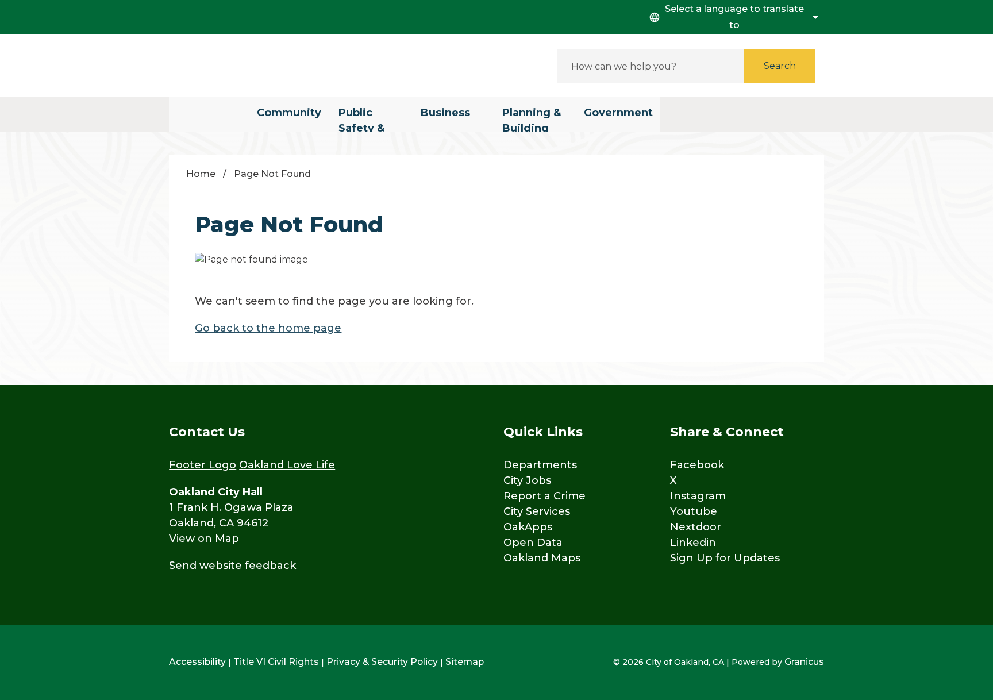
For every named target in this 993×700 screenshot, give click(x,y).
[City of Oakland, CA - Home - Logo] (272, 65)
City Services (536, 511)
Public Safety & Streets (361, 119)
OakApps (527, 527)
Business (445, 112)
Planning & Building (531, 119)
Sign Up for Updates (725, 558)
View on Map (204, 538)
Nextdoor (695, 527)
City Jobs (527, 480)
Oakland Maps (541, 558)
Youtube (693, 511)
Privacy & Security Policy (382, 661)
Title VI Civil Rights (276, 661)
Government (618, 112)
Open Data (533, 542)
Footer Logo (202, 465)
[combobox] (732, 17)
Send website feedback (232, 565)
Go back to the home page (268, 328)
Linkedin (693, 542)
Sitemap (464, 661)
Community (289, 112)
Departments (540, 465)
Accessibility (197, 661)
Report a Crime (544, 496)
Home (200, 173)
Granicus (804, 661)
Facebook (697, 465)
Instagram (698, 496)
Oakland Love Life (287, 465)
